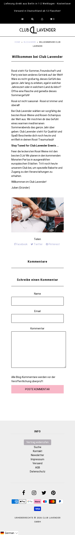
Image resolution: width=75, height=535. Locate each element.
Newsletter (37, 455)
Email (37, 311)
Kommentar (37, 328)
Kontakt (37, 451)
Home (17, 42)
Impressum (37, 459)
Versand (37, 463)
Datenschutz (37, 471)
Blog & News (30, 42)
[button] (9, 533)
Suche (37, 447)
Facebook (21, 244)
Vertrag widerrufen (37, 442)
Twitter (38, 244)
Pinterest (54, 244)
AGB (37, 467)
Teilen (37, 239)
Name (37, 293)
